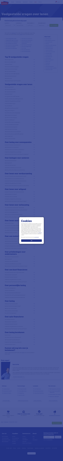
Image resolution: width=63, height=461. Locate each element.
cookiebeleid (36, 237)
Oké (31, 240)
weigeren (40, 232)
